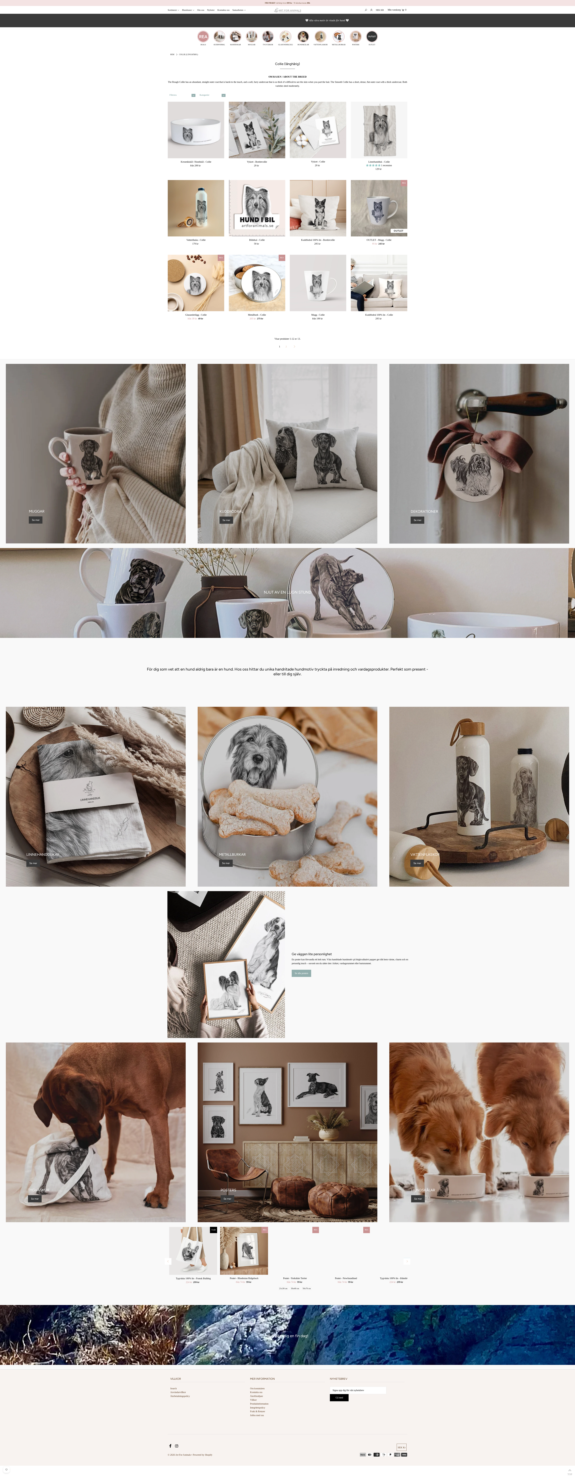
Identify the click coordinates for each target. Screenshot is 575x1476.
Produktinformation (259, 1403)
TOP (570, 1471)
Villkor (253, 1400)
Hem (172, 54)
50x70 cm (307, 1288)
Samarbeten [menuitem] (237, 10)
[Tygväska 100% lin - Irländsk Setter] (397, 1251)
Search (173, 1388)
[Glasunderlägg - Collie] (196, 283)
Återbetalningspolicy (180, 1396)
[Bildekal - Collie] (257, 208)
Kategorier (204, 95)
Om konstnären (257, 1388)
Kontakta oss (256, 1392)
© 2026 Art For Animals (179, 1455)
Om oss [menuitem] (200, 10)
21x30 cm (283, 1288)
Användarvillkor (178, 1392)
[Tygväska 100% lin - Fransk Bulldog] (193, 1251)
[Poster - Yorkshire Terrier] (295, 1251)
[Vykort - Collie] (318, 130)
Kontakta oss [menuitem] (223, 10)
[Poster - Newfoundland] (346, 1251)
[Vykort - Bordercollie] (257, 130)
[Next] (407, 1261)
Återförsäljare (256, 1396)
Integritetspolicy (257, 1407)
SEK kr (380, 10)
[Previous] (168, 1261)
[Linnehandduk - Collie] (379, 130)
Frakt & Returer (257, 1411)
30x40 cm (295, 1288)
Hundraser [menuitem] (187, 10)
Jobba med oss (257, 1415)
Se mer (36, 519)
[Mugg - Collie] (318, 283)
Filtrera (173, 95)
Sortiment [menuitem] (172, 10)
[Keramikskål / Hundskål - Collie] (196, 130)
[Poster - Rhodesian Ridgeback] (244, 1251)
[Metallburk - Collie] (257, 283)
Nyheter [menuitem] (211, 10)
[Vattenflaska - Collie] (196, 208)
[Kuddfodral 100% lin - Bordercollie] (318, 208)
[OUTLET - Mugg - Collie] (379, 208)
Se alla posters (301, 973)
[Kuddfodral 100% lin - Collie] (379, 283)
